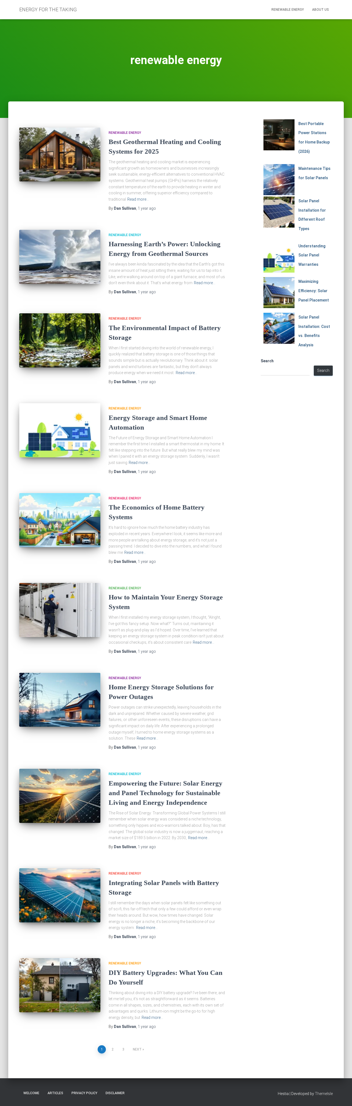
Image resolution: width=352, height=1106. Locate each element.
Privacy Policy (84, 1093)
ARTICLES (55, 1093)
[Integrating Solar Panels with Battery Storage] (59, 895)
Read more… (138, 199)
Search (267, 361)
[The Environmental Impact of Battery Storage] (59, 340)
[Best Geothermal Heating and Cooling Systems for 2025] (59, 155)
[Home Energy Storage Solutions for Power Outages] (59, 700)
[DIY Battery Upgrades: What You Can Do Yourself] (59, 985)
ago (147, 208)
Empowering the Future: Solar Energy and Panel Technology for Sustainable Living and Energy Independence (165, 792)
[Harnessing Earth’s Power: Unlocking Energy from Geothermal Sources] (59, 257)
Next (137, 1049)
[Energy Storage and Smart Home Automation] (59, 430)
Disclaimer (115, 1093)
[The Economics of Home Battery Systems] (59, 520)
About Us (320, 10)
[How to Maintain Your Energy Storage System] (59, 610)
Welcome (31, 1093)
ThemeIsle (324, 1093)
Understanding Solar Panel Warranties (311, 255)
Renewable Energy (287, 10)
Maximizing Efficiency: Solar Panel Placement (313, 290)
